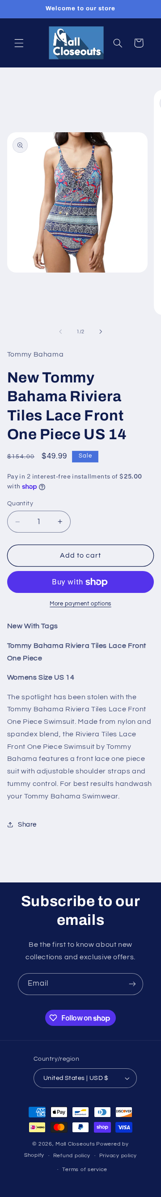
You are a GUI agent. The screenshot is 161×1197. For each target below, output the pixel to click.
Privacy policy (118, 1155)
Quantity (20, 503)
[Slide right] (100, 331)
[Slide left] (60, 331)
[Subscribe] (132, 984)
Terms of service (84, 1169)
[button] (18, 43)
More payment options (80, 604)
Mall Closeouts (75, 1144)
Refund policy (72, 1155)
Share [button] (27, 824)
